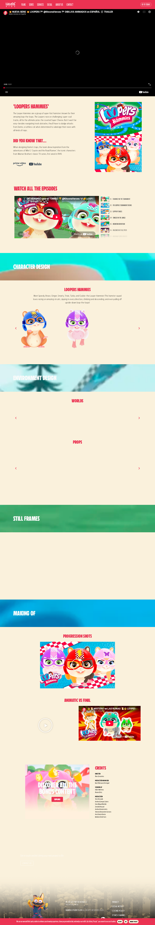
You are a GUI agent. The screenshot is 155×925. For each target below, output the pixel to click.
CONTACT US (27, 863)
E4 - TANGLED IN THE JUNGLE (117, 217)
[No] (151, 921)
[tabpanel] (56, 217)
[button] (15, 328)
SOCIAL (49, 4)
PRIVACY (115, 902)
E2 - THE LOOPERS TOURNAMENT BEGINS (121, 205)
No (126, 922)
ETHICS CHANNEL (118, 915)
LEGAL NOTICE (118, 906)
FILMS (23, 4)
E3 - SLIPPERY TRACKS (116, 211)
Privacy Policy (134, 922)
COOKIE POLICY (118, 910)
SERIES (31, 4)
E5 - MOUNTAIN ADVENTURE (117, 224)
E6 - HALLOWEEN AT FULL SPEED (118, 230)
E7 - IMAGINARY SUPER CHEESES (118, 236)
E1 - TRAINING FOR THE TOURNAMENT (120, 199)
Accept (120, 922)
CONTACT (69, 4)
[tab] (120, 199)
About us (59, 4)
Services (40, 4)
